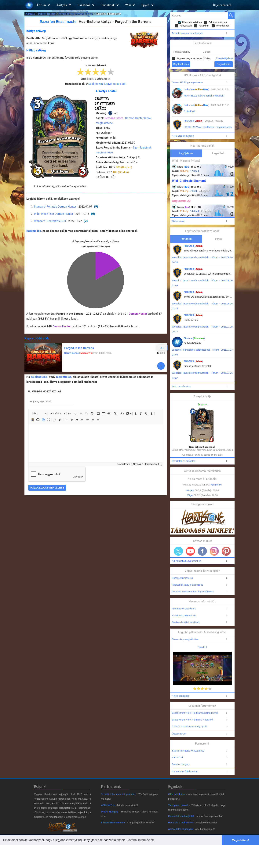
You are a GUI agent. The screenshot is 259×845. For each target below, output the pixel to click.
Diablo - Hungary (181, 764)
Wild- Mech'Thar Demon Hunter (53, 214)
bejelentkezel (39, 377)
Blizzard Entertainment (113, 822)
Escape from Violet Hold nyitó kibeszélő (192, 719)
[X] (178, 551)
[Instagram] (214, 551)
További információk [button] (140, 840)
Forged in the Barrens (79, 348)
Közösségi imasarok (182, 578)
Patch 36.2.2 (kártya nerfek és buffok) (204, 95)
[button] (39, 413)
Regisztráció (223, 64)
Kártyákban (186, 25)
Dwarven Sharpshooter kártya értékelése (193, 591)
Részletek (215, 484)
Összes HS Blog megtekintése (187, 82)
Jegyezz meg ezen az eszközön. (193, 58)
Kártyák (30, 13)
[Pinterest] (226, 551)
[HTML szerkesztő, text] (95, 443)
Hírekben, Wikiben (192, 22)
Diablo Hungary (109, 811)
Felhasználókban (218, 22)
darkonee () (196, 89)
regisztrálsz (63, 377)
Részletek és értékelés (183, 461)
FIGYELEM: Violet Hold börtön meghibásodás (208, 127)
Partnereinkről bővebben (185, 771)
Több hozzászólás (181, 386)
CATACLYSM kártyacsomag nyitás (189, 726)
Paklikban (204, 25)
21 (162, 348)
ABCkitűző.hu (108, 805)
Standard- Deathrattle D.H (50, 221)
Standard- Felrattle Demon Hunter (55, 206)
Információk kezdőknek (184, 608)
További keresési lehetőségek (187, 33)
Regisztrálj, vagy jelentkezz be (187, 585)
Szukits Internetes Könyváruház (188, 750)
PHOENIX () (193, 120)
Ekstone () (194, 338)
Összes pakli (178, 221)
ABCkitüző (177, 757)
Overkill (202, 647)
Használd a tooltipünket (180, 822)
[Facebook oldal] (202, 551)
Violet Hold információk (184, 615)
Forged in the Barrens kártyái (75, 13)
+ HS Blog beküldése (183, 136)
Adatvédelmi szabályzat (180, 829)
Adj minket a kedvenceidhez (186, 561)
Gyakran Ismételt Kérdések (186, 622)
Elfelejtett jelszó (224, 58)
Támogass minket (178, 805)
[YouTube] (190, 551)
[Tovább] (161, 366)
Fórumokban (222, 25)
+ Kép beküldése (180, 696)
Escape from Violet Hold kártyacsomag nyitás (195, 713)
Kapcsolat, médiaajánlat (181, 816)
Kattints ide (33, 231)
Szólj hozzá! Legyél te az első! (107, 84)
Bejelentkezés (222, 5)
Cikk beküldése (176, 794)
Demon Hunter (46, 13)
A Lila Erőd (189, 111)
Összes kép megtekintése (185, 639)
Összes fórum (179, 733)
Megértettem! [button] (240, 840)
